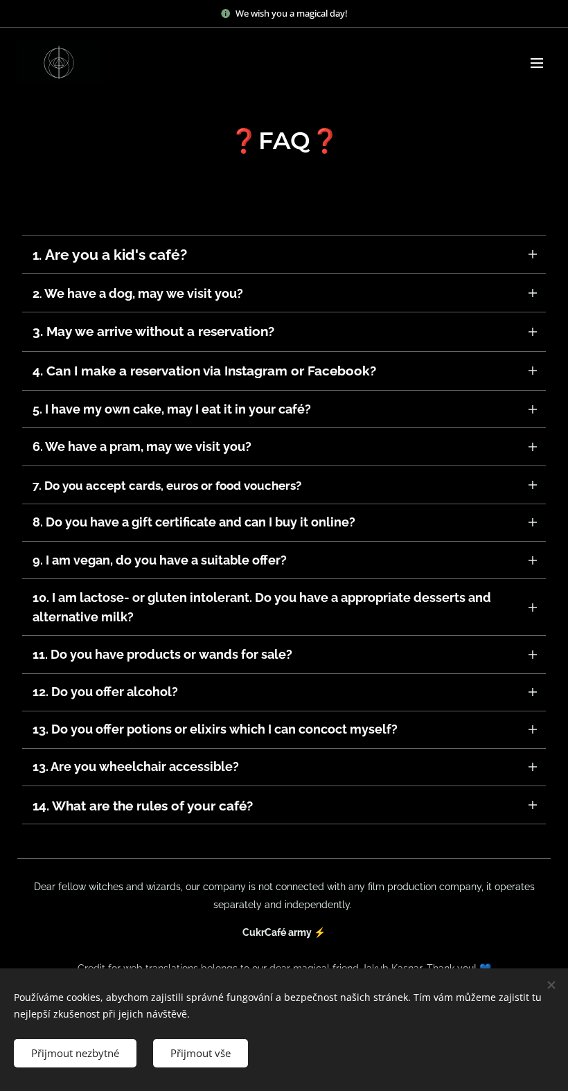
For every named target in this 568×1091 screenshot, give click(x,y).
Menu (537, 62)
